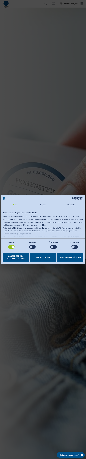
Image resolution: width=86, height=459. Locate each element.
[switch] (32, 247)
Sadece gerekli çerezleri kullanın (15, 257)
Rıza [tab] (15, 205)
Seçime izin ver (43, 258)
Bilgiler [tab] (43, 205)
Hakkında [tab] (71, 205)
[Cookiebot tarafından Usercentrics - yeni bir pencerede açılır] (73, 198)
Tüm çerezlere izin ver (70, 258)
